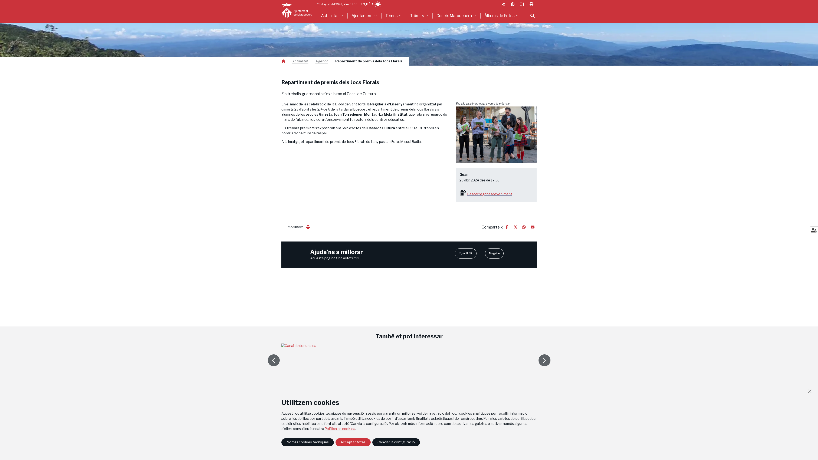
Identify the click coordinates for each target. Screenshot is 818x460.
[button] (496, 134)
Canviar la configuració (396, 442)
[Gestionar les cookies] (814, 230)
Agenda (321, 61)
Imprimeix (295, 227)
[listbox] (332, 16)
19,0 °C (367, 4)
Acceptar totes (353, 442)
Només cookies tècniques (308, 442)
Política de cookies (340, 429)
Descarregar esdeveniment (489, 194)
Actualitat (300, 61)
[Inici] (296, 10)
